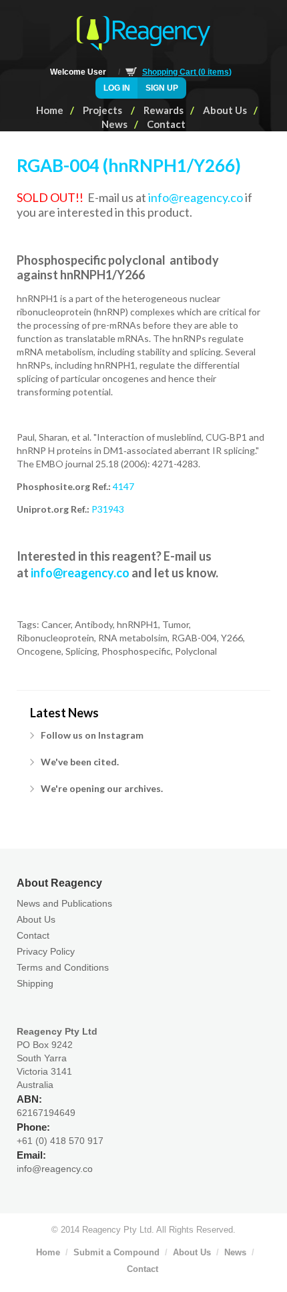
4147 (123, 486)
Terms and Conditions (63, 967)
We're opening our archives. (102, 788)
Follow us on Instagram (92, 735)
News (114, 124)
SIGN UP (162, 88)
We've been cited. (80, 761)
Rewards (164, 110)
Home (49, 110)
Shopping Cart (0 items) (187, 72)
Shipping (35, 983)
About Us (225, 110)
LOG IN (116, 88)
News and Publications (64, 903)
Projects (103, 110)
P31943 (107, 509)
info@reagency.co (195, 197)
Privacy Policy (46, 951)
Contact (166, 124)
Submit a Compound (116, 1252)
